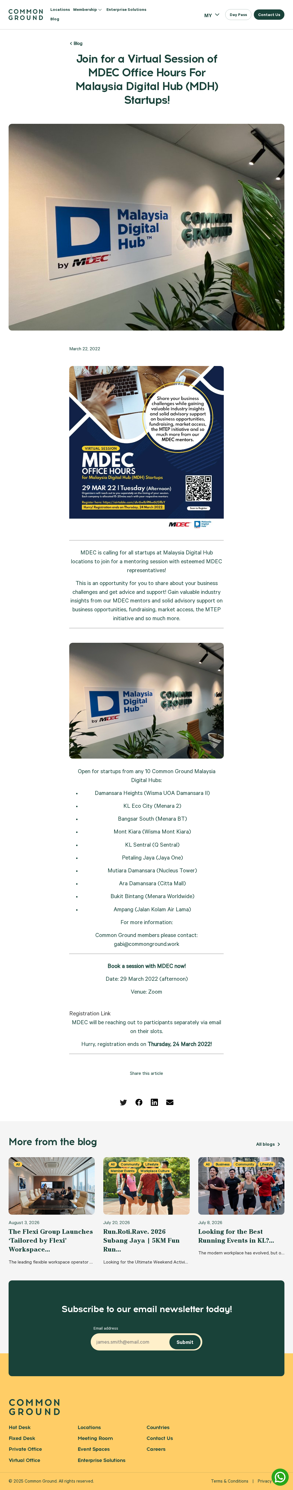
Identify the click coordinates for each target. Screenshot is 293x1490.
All (18, 1164)
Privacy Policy (271, 1481)
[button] (238, 14)
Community (130, 1164)
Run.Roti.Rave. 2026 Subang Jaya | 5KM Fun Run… (141, 1240)
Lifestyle (151, 1164)
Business (222, 1164)
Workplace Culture (154, 1170)
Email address (106, 1329)
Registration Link (90, 1014)
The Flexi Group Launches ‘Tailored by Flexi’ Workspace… (51, 1240)
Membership (85, 10)
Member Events (122, 1170)
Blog (54, 19)
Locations (60, 10)
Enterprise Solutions (126, 10)
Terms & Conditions (229, 1481)
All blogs (266, 1144)
